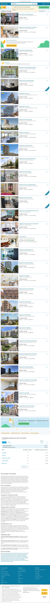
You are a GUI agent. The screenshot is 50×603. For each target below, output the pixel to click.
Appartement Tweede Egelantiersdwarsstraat (28, 210)
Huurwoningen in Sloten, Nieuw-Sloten (20, 560)
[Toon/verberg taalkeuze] (48, 4)
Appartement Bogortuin (24, 132)
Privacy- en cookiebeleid (4, 573)
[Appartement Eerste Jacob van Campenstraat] (9, 228)
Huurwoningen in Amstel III (9, 559)
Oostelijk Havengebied (6, 458)
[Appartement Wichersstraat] (9, 306)
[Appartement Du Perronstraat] (9, 202)
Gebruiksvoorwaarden (4, 571)
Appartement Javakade (24, 393)
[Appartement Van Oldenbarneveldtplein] (9, 72)
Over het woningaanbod (22, 569)
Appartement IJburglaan (24, 275)
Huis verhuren (37, 571)
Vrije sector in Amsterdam (16, 556)
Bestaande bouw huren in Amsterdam (15, 555)
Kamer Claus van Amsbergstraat (26, 14)
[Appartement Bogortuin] (9, 137)
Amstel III (4, 455)
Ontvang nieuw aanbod (11, 45)
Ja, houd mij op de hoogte (24, 423)
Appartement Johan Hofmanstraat (26, 80)
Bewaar (44, 7)
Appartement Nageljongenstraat (26, 249)
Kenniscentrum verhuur (38, 576)
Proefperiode (20, 582)
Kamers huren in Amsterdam (17, 554)
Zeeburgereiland (5, 460)
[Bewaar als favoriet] (47, 15)
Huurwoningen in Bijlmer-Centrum (7, 560)
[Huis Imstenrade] (9, 241)
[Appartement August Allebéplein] (9, 267)
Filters (4, 7)
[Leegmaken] (33, 4)
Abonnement (3, 569)
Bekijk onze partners (26, 592)
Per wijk (4, 442)
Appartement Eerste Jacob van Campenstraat (28, 223)
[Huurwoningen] (4, 4)
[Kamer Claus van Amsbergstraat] (9, 19)
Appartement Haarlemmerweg (25, 50)
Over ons (2, 578)
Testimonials (37, 573)
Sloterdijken (4, 452)
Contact (2, 583)
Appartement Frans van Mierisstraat (27, 406)
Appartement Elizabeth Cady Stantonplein (28, 340)
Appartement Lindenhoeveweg (25, 145)
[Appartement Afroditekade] (9, 332)
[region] (25, 593)
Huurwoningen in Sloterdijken (19, 559)
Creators (2, 580)
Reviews (19, 573)
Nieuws (19, 576)
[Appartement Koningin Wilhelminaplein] (9, 163)
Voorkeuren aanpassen (44, 597)
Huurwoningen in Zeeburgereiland (7, 561)
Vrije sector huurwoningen (34, 433)
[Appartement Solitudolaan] (9, 319)
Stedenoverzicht (20, 578)
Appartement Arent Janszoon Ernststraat (28, 27)
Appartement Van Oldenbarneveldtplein (27, 67)
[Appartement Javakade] (9, 397)
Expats (19, 580)
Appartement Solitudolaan (24, 314)
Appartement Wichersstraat (25, 301)
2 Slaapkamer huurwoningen (15, 433)
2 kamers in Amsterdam (10, 557)
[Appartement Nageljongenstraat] (9, 254)
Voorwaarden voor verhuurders (40, 569)
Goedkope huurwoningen (5, 433)
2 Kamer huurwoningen (25, 433)
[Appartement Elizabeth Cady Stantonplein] (9, 345)
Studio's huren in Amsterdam (6, 554)
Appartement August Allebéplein (26, 262)
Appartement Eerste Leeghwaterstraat (27, 184)
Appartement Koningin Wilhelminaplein (27, 158)
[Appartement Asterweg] (9, 98)
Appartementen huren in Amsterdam (11, 553)
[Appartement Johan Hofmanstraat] (9, 85)
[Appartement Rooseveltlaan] (9, 176)
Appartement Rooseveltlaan (25, 171)
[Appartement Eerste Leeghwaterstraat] (9, 189)
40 (31, 429)
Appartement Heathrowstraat (25, 119)
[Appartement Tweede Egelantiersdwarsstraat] (9, 215)
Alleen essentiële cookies (44, 593)
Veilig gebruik (3, 576)
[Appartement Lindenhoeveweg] (9, 150)
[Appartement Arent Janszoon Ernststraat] (9, 32)
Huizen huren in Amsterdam (23, 553)
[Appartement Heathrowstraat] (9, 124)
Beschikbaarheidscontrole (22, 571)
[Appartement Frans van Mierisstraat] (9, 410)
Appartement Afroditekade (25, 327)
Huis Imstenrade (22, 236)
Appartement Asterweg (24, 93)
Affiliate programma (4, 582)
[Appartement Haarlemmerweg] (9, 55)
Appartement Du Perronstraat (25, 197)
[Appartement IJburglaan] (9, 280)
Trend (9, 442)
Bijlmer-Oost (4, 463)
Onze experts (37, 578)
